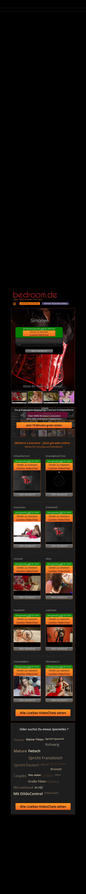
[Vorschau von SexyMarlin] (27, 643)
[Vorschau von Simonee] (27, 592)
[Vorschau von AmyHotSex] (27, 541)
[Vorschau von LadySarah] (59, 643)
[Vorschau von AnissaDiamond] (27, 489)
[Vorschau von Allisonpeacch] (59, 695)
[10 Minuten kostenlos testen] (17, 303)
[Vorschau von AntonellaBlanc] (27, 695)
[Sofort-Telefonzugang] (18, 303)
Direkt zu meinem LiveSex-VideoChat (39, 333)
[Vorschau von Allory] (59, 592)
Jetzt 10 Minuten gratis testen (44, 425)
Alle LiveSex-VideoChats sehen (43, 713)
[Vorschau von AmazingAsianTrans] (59, 471)
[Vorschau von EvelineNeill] (59, 541)
